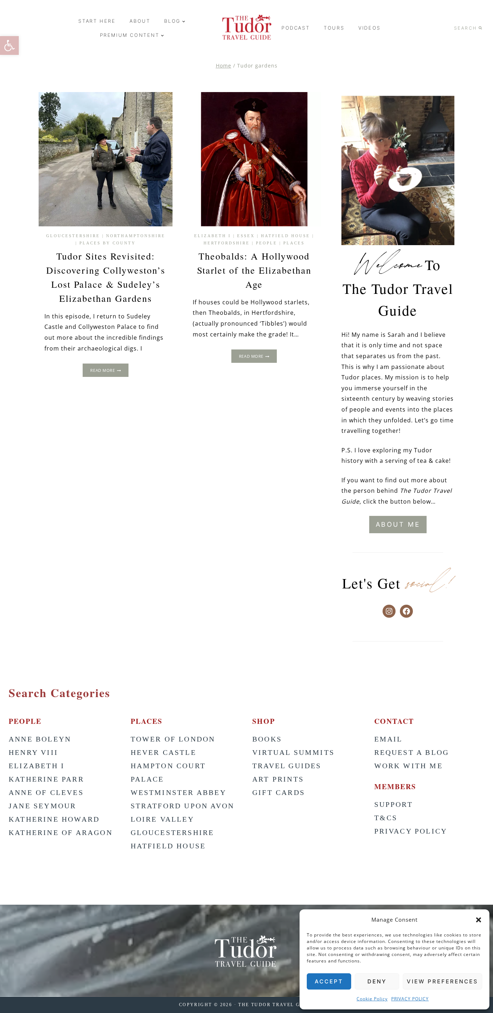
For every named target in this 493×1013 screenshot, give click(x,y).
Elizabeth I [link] (212, 236)
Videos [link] (369, 28)
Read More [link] (109, 371)
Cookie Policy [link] (372, 999)
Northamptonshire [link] (135, 236)
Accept (329, 981)
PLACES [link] (294, 243)
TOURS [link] (334, 28)
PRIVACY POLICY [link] (410, 999)
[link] (9, 45)
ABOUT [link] (140, 21)
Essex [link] (246, 236)
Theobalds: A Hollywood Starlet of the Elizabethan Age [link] (254, 270)
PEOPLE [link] (266, 243)
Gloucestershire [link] (73, 236)
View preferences (442, 981)
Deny (377, 981)
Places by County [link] (107, 243)
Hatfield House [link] (285, 236)
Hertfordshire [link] (227, 243)
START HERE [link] (96, 21)
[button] (478, 919)
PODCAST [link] (296, 28)
